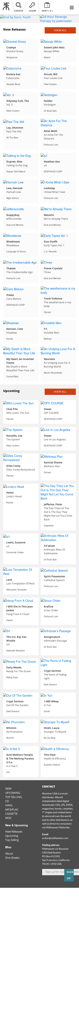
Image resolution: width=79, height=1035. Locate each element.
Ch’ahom (49, 546)
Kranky (9, 338)
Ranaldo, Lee (14, 435)
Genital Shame (53, 462)
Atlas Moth (50, 131)
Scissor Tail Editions (15, 171)
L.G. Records (50, 251)
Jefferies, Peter (53, 504)
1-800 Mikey (51, 701)
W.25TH (10, 737)
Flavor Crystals (53, 268)
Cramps (11, 47)
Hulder (48, 101)
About (9, 853)
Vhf (8, 772)
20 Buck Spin (50, 110)
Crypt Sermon (52, 671)
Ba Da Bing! (50, 737)
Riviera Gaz (13, 74)
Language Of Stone (16, 251)
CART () (47, 10)
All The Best (12, 137)
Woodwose (13, 241)
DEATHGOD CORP (53, 171)
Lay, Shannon (14, 127)
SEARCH (18, 10)
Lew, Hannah (14, 188)
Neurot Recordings (53, 372)
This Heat (50, 755)
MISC (8, 818)
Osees (10, 295)
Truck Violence (53, 298)
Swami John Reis (54, 47)
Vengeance (11, 57)
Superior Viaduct (52, 764)
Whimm (11, 728)
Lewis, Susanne (15, 542)
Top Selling (12, 840)
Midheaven (6, 7)
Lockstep (49, 188)
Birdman (48, 338)
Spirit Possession (54, 576)
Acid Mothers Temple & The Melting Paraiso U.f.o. (20, 758)
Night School (12, 198)
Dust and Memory (14, 224)
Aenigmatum (52, 637)
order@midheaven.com (55, 838)
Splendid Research (15, 650)
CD (7, 801)
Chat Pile (12, 409)
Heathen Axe (52, 161)
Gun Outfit (50, 241)
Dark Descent (50, 684)
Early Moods (13, 667)
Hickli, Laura (51, 728)
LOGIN (32, 10)
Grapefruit (49, 525)
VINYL (9, 805)
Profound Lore (51, 144)
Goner (47, 711)
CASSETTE (11, 814)
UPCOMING (12, 793)
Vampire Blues (13, 84)
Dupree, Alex (14, 161)
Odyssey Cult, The (17, 101)
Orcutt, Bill (51, 74)
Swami (47, 57)
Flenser (47, 312)
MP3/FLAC (11, 809)
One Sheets (12, 858)
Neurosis (49, 359)
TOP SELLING (13, 797)
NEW (8, 788)
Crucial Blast (12, 376)
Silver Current (12, 110)
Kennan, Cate (14, 329)
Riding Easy (12, 677)
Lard (9, 579)
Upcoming (11, 836)
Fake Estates (50, 84)
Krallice (48, 606)
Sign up (70, 875)
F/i (45, 329)
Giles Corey (13, 466)
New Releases (13, 831)
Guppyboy (12, 215)
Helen (10, 492)
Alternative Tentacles (16, 589)
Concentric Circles (15, 552)
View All (60, 30)
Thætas (11, 268)
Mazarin (49, 215)
